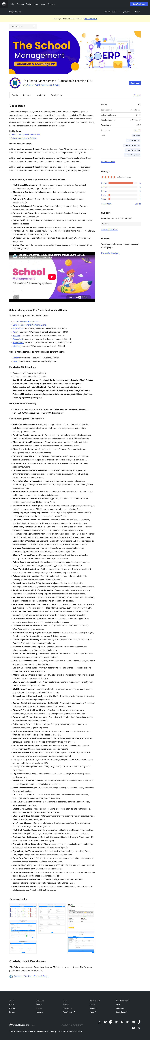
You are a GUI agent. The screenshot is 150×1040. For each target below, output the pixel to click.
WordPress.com (123, 1001)
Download (135, 83)
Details (15, 95)
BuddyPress (122, 1012)
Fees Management (133, 140)
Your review (106, 204)
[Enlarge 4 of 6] (62, 906)
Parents (16, 361)
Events (92, 1005)
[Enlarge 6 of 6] (91, 934)
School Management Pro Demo (26, 321)
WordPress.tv (69, 1012)
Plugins (39, 1008)
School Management (132, 150)
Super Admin (18, 328)
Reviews (26, 95)
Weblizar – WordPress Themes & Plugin (43, 85)
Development (56, 95)
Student (16, 358)
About (11, 1001)
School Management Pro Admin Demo (29, 325)
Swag (93, 1012)
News (11, 1005)
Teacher (16, 335)
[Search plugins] (34, 26)
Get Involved (95, 1001)
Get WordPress (139, 4)
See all (138, 204)
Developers (67, 1008)
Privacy (12, 1012)
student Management (132, 155)
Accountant (18, 339)
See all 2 (137, 130)
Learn (65, 1001)
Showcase (40, 1001)
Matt (119, 1005)
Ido (33, 1025)
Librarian (16, 346)
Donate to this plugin (110, 253)
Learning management (132, 145)
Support (137, 95)
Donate (93, 1008)
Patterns (39, 1012)
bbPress (120, 1008)
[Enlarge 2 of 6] (33, 923)
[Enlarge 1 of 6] (33, 906)
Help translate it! (90, 19)
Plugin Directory (15, 12)
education (136, 136)
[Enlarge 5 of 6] (91, 906)
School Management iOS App (23, 138)
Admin (15, 332)
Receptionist (18, 342)
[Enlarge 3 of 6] (33, 944)
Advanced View (108, 161)
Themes (39, 1005)
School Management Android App (25, 135)
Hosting (12, 1008)
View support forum (109, 229)
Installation (40, 95)
